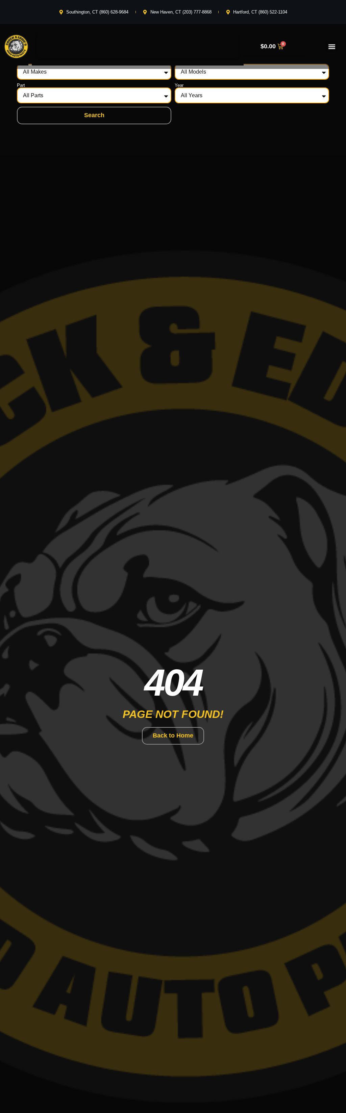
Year (179, 85)
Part (21, 85)
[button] (331, 46)
